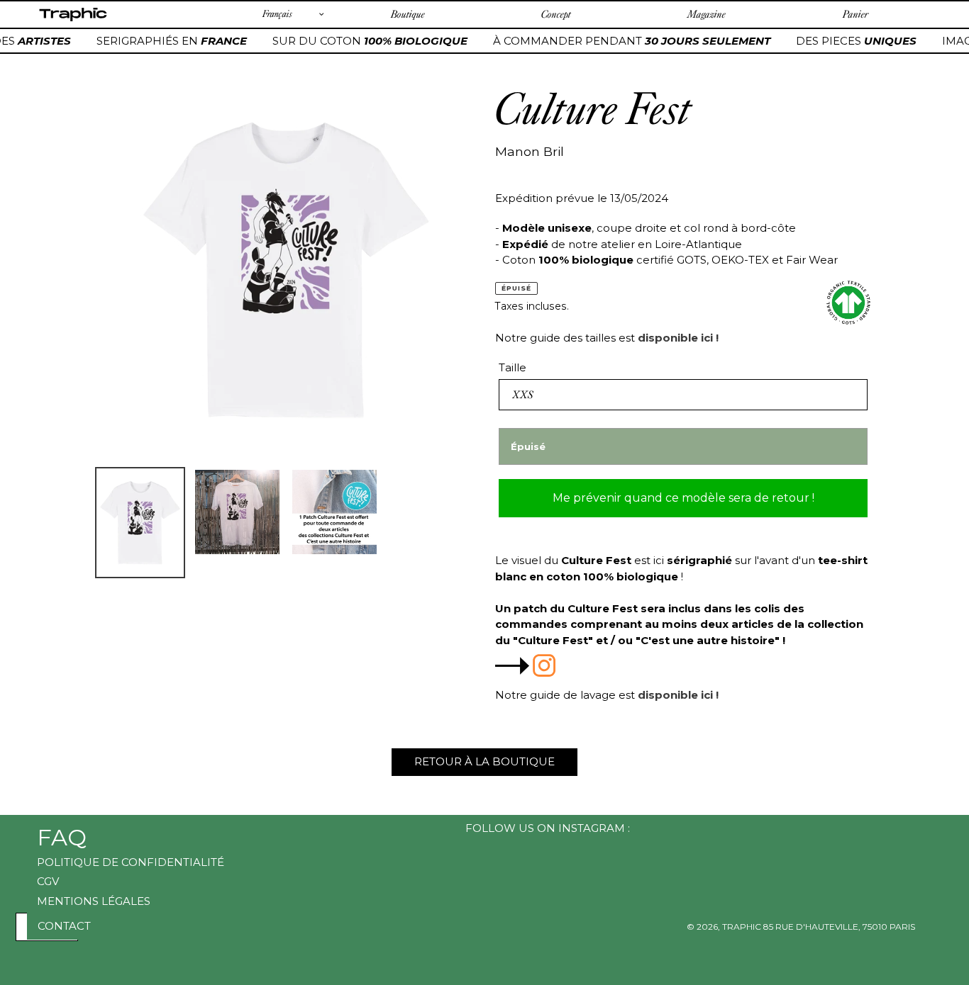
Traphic (72, 21)
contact (64, 926)
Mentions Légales (93, 901)
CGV (48, 881)
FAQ (62, 837)
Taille (512, 367)
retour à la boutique (484, 761)
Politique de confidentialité (130, 862)
